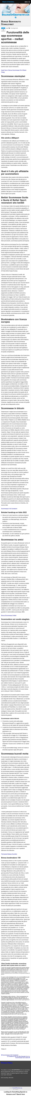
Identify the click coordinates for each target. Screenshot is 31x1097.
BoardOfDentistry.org (15, 16)
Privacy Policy (6, 1063)
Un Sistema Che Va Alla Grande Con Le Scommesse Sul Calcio (18, 1057)
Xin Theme (15, 1089)
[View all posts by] (7, 28)
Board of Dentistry (8, 2)
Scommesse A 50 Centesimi (9, 508)
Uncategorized (14, 28)
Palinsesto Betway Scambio (9, 854)
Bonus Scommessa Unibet (8, 615)
